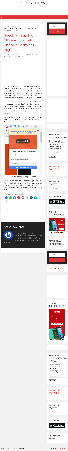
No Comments (19, 56)
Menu (3, 17)
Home (8, 26)
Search (57, 31)
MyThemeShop (61, 448)
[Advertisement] (34, 11)
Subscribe (52, 156)
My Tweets (53, 188)
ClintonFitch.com (34, 3)
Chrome (15, 26)
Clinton (7, 54)
